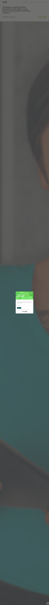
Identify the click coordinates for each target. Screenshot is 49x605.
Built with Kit (24, 311)
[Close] (32, 292)
